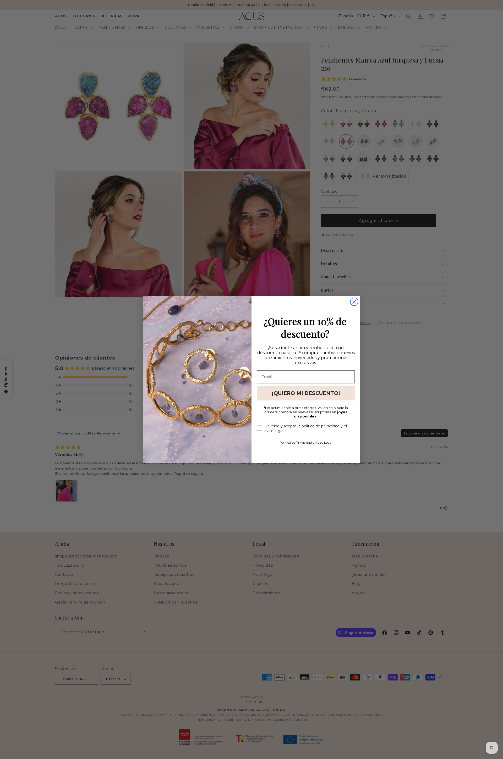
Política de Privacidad (296, 442)
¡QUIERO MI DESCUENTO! (306, 393)
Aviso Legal (323, 442)
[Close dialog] (354, 302)
